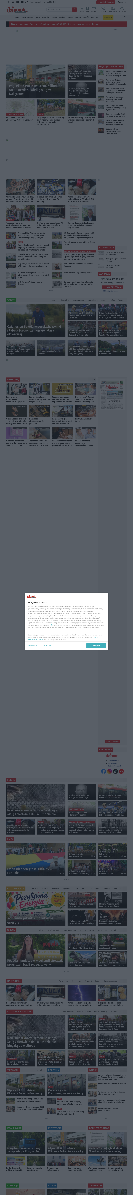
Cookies (40, 639)
